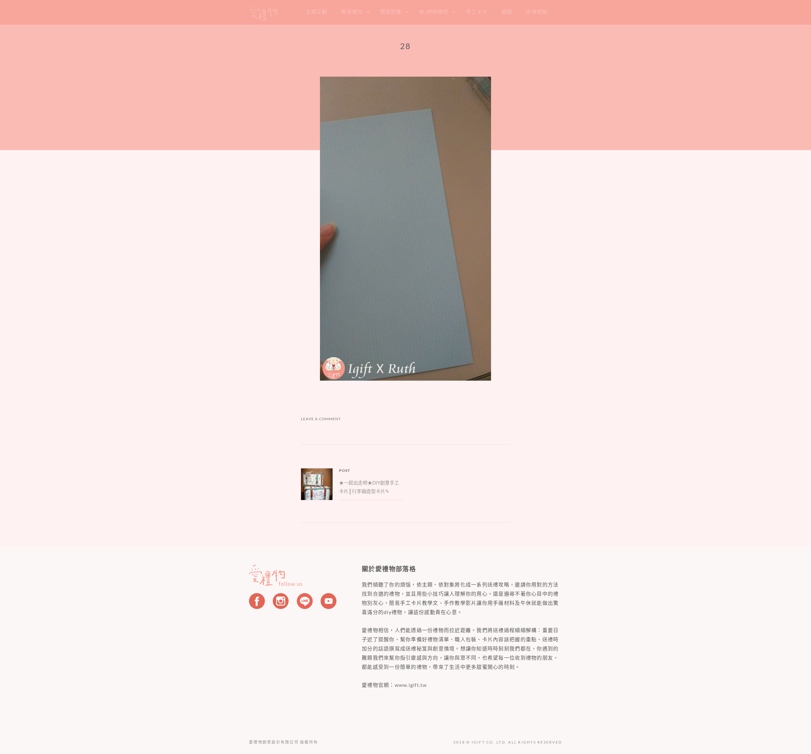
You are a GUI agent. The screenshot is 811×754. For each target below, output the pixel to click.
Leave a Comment (321, 418)
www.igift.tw (411, 685)
